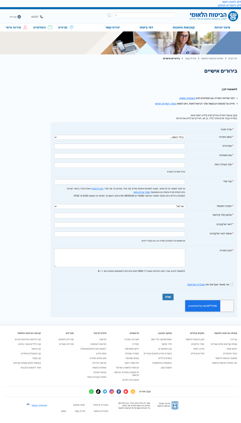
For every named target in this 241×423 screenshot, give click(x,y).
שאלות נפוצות (99, 367)
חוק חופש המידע (98, 358)
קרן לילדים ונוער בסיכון (29, 344)
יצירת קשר (190, 58)
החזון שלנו (232, 348)
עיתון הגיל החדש (130, 379)
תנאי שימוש (79, 404)
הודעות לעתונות (98, 344)
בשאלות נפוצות (187, 98)
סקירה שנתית (132, 353)
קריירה (233, 339)
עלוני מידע (101, 353)
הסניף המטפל (224, 205)
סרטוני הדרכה (99, 362)
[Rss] (133, 391)
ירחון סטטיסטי (132, 348)
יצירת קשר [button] (112, 27)
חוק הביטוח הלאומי (195, 339)
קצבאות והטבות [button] (184, 27)
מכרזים (70, 333)
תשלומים (39, 27)
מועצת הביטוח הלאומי (226, 358)
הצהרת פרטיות (100, 404)
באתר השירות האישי (165, 103)
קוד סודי (227, 181)
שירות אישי (13, 27)
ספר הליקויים (197, 344)
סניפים (62, 27)
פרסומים (134, 333)
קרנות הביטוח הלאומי (29, 333)
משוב (63, 411)
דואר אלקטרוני (224, 224)
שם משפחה (225, 155)
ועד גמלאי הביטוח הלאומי (224, 362)
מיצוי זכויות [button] (222, 27)
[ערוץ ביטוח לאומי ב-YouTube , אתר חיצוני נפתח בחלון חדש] (126, 391)
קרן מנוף (36, 358)
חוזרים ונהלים (197, 353)
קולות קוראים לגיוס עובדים (224, 344)
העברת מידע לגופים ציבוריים (158, 353)
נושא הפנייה (225, 136)
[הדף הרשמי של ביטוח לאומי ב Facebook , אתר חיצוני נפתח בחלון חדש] (119, 391)
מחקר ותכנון (165, 333)
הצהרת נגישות (101, 411)
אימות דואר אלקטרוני (221, 233)
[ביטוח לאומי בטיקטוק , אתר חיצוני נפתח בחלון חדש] (98, 391)
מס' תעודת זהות (223, 164)
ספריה (135, 344)
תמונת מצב (166, 367)
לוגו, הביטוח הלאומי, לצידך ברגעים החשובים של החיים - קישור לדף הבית (207, 16)
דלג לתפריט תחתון (229, 5)
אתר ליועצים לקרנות (31, 367)
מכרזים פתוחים (66, 339)
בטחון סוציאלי (132, 358)
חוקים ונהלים (197, 333)
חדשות (102, 339)
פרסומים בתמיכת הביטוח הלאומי (126, 374)
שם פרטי (227, 145)
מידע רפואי (198, 348)
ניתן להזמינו (97, 188)
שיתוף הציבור (99, 372)
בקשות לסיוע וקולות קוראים (27, 362)
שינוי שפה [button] (11, 16)
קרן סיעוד (36, 348)
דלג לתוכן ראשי (231, 2)
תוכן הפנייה (226, 250)
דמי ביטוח (146, 27)
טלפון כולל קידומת (222, 214)
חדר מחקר (166, 344)
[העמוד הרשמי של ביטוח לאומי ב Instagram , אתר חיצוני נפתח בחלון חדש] (111, 391)
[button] (116, 15)
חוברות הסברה (131, 339)
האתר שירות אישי (142, 192)
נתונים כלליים (165, 358)
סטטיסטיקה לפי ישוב (161, 339)
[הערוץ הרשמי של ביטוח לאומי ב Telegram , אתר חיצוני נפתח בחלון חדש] (105, 391)
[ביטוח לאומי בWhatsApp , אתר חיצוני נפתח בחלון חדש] (91, 391)
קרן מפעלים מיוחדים (31, 353)
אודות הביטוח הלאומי (212, 58)
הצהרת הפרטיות (196, 284)
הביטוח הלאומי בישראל (127, 367)
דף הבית (232, 58)
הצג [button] (33, 16)
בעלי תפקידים (230, 353)
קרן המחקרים (165, 348)
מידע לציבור (99, 333)
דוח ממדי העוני (131, 362)
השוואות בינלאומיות (162, 362)
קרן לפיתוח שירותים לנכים (28, 339)
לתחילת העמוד (39, 405)
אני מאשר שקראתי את (208, 284)
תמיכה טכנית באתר (96, 377)
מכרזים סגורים (66, 344)
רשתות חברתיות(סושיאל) (93, 348)
